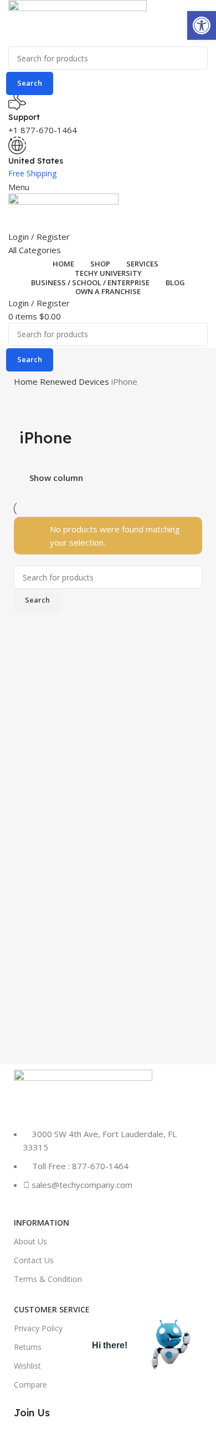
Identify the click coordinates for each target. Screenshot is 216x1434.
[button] (201, 25)
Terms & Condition (48, 1279)
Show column (56, 478)
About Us (30, 1241)
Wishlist (27, 1365)
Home (27, 381)
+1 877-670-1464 (42, 129)
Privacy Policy (38, 1328)
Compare (30, 1384)
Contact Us (34, 1260)
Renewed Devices (75, 381)
